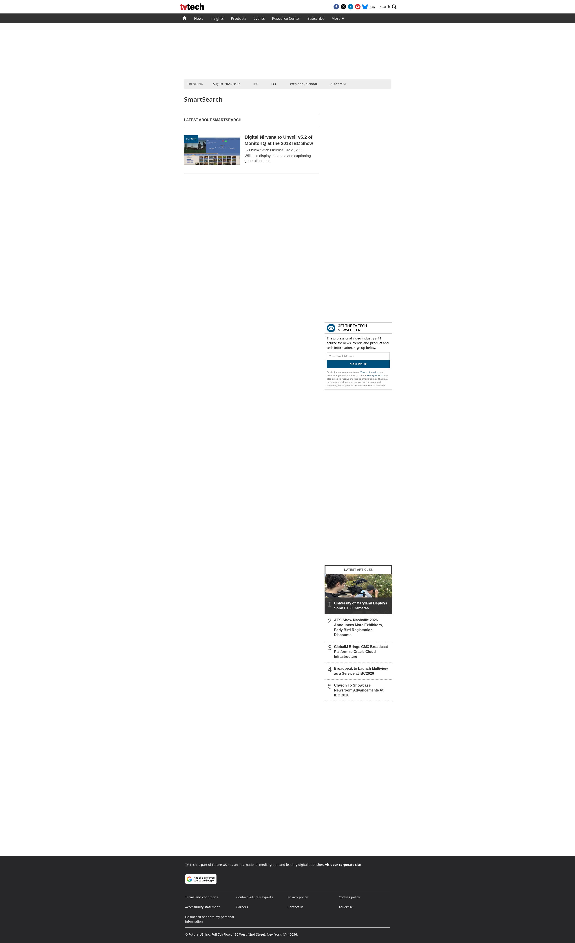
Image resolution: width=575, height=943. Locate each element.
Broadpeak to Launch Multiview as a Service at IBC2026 (361, 671)
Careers (242, 907)
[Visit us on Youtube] (357, 6)
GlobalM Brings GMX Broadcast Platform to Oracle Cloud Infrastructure (361, 652)
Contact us (295, 907)
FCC (274, 84)
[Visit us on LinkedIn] (350, 6)
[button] (388, 6)
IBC (255, 84)
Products (238, 18)
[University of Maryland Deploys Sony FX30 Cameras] (358, 594)
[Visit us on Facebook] (336, 6)
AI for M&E (338, 84)
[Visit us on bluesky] (365, 6)
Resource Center (286, 18)
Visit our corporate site (343, 864)
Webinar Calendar (303, 84)
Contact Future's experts (254, 897)
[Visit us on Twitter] (343, 6)
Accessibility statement (202, 907)
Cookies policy (349, 897)
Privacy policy (298, 897)
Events (259, 18)
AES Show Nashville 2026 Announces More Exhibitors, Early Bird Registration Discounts (358, 627)
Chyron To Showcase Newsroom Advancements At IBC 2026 (358, 690)
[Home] (184, 18)
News (198, 18)
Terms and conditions (201, 897)
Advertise (346, 907)
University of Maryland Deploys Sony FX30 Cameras (360, 605)
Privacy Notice (374, 375)
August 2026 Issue (226, 84)
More (336, 18)
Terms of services (370, 372)
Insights (217, 18)
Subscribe (315, 18)
